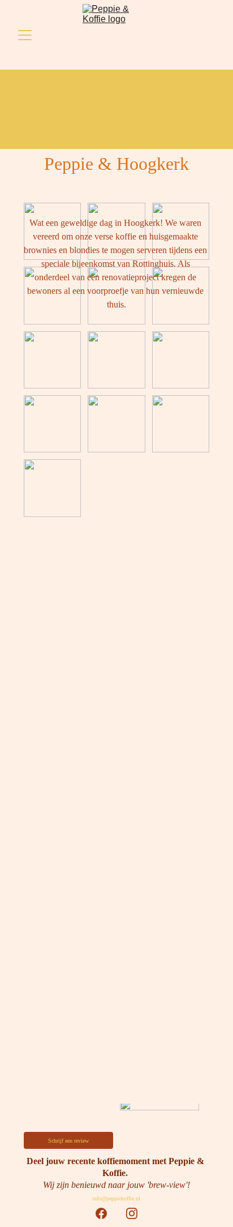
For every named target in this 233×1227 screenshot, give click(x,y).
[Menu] (25, 35)
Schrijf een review (68, 1141)
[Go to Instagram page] (131, 1213)
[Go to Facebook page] (101, 1213)
